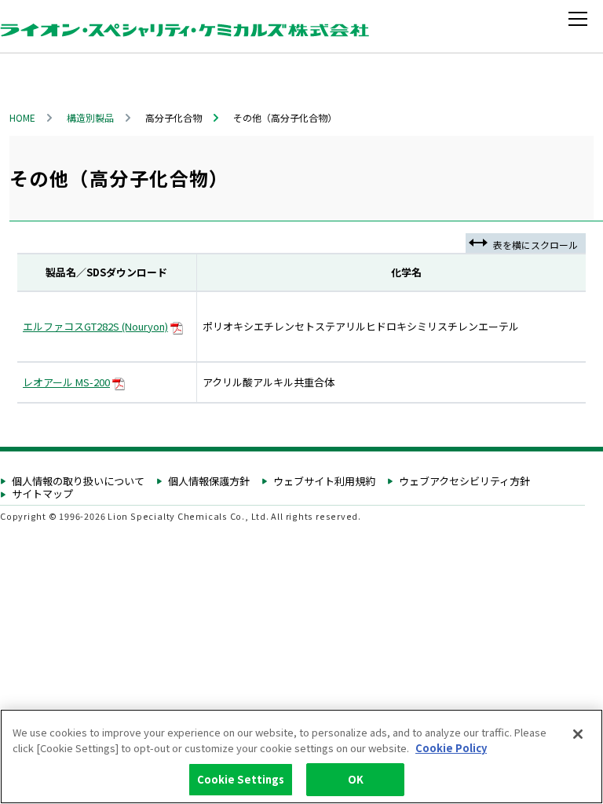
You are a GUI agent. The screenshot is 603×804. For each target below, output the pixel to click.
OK (356, 779)
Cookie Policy (451, 747)
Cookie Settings (241, 779)
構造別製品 (90, 117)
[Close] (578, 734)
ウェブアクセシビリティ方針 (464, 481)
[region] (301, 756)
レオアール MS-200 (66, 382)
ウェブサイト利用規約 (324, 481)
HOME (22, 117)
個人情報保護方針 (209, 481)
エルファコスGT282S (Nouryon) (95, 326)
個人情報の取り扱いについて (78, 481)
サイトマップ (42, 494)
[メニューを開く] (581, 18)
